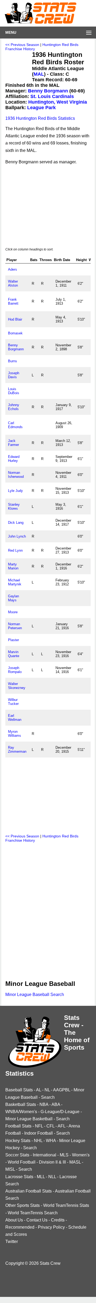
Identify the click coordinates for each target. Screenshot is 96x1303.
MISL (10, 1169)
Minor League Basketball (29, 1119)
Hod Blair (15, 319)
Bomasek (15, 333)
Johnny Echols (13, 407)
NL (47, 1090)
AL (38, 1090)
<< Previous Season (22, 44)
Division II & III (52, 1162)
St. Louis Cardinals (52, 96)
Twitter (11, 1241)
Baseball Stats (19, 1090)
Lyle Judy (15, 491)
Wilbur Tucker (13, 702)
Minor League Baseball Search (34, 994)
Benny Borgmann (48, 90)
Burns (12, 361)
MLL (41, 1176)
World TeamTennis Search (33, 1213)
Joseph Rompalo (15, 670)
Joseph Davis (13, 375)
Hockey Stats (17, 1140)
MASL (75, 1162)
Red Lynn (15, 550)
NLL (52, 1176)
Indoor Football (38, 1133)
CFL (50, 1126)
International (44, 1155)
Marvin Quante (13, 654)
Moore (13, 612)
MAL (39, 74)
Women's (81, 1155)
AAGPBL (61, 1090)
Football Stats (18, 1126)
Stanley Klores (14, 506)
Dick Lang (15, 523)
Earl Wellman (14, 718)
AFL (61, 1126)
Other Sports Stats (22, 1205)
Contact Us (36, 1220)
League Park (41, 107)
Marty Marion (13, 566)
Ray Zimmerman (17, 749)
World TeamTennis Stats (66, 1205)
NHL (38, 1140)
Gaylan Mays (13, 598)
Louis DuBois (13, 391)
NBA (43, 1104)
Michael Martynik (14, 582)
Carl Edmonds (15, 425)
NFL (39, 1126)
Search (48, 1097)
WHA (51, 1140)
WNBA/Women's (21, 1111)
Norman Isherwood (16, 475)
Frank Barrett (13, 301)
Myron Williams (14, 734)
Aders (12, 269)
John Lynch (17, 536)
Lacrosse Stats (19, 1176)
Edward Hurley (13, 459)
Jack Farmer (13, 443)
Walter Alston (13, 283)
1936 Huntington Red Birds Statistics (40, 118)
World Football (21, 1162)
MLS (64, 1155)
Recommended (19, 1227)
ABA (55, 1104)
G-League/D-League (60, 1111)
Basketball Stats (20, 1104)
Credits (58, 1220)
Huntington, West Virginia (57, 102)
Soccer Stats (17, 1155)
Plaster (13, 640)
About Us (14, 1220)
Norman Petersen (15, 626)
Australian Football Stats (28, 1191)
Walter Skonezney (16, 686)
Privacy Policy (51, 1227)
